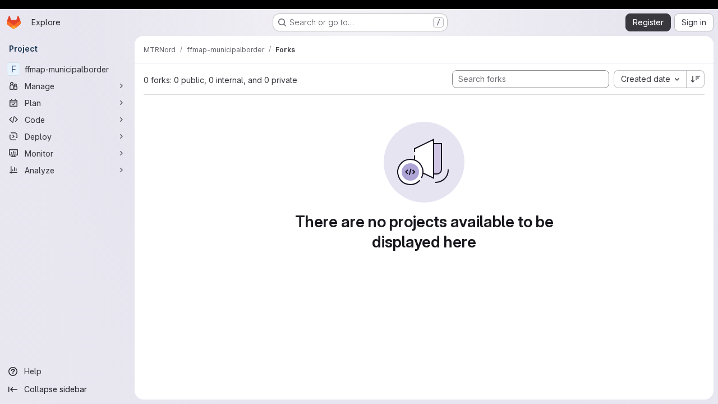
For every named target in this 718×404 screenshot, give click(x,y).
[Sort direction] (696, 79)
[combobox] (650, 79)
